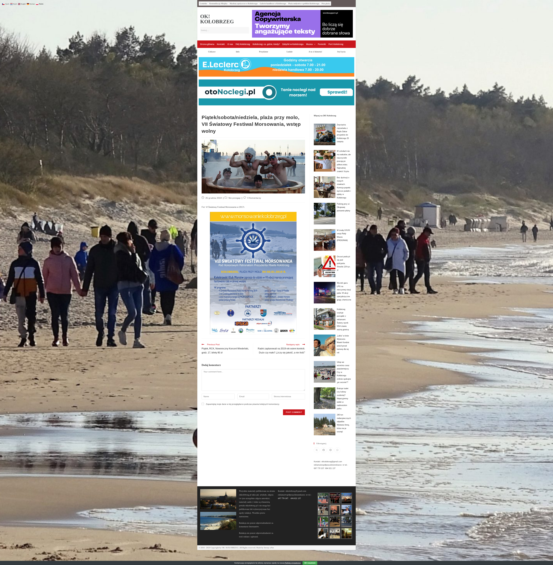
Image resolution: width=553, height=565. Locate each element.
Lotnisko (203, 3)
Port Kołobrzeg (335, 44)
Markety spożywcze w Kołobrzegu (243, 3)
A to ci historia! (315, 52)
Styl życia (341, 52)
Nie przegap (235, 198)
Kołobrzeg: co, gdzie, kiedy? (266, 44)
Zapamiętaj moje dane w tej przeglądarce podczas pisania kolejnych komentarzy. (243, 404)
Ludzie (289, 52)
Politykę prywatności (293, 563)
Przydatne (263, 52)
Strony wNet (269, 548)
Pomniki (322, 44)
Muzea (309, 44)
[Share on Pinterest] (330, 450)
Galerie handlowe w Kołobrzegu (273, 3)
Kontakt (221, 44)
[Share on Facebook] (323, 450)
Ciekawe (211, 52)
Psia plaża (326, 3)
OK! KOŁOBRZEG (217, 19)
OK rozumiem (310, 563)
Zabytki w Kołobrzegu (293, 44)
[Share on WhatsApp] (337, 450)
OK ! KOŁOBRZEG (230, 548)
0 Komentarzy (254, 198)
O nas (230, 44)
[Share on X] (317, 450)
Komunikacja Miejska (218, 3)
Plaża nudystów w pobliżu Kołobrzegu (303, 3)
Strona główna (207, 44)
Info (237, 52)
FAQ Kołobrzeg (243, 44)
